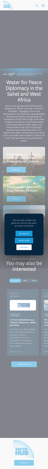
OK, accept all (24, 233)
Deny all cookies (24, 240)
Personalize (24, 247)
